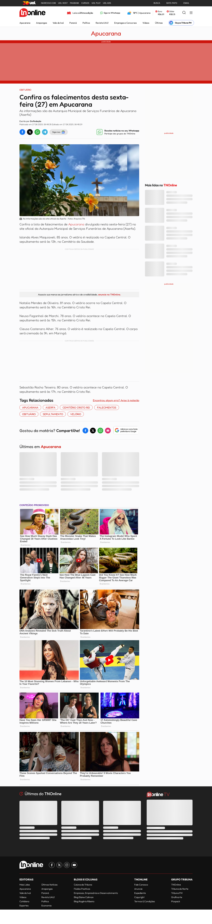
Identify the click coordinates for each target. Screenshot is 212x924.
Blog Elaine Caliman (84, 897)
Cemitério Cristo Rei (76, 407)
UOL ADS (107, 3)
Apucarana (24, 22)
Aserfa (50, 407)
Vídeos (145, 22)
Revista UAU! (102, 22)
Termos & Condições (144, 901)
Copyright (139, 897)
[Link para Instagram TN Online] (67, 865)
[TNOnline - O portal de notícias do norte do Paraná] (32, 12)
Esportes (24, 905)
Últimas (159, 22)
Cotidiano (24, 901)
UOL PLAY (96, 3)
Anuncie (138, 888)
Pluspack (175, 901)
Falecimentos (106, 407)
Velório (75, 414)
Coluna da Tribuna (83, 884)
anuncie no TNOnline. (109, 294)
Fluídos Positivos (82, 888)
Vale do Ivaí (58, 22)
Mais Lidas (24, 884)
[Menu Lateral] (191, 13)
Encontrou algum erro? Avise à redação (116, 400)
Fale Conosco (141, 884)
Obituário (29, 414)
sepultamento (53, 414)
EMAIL (186, 3)
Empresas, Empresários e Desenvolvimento (96, 893)
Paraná (73, 22)
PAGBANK (74, 3)
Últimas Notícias (49, 884)
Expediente (140, 893)
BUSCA (157, 3)
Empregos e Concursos (125, 22)
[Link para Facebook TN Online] (52, 865)
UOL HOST (63, 3)
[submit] (184, 13)
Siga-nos (56, 132)
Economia (46, 905)
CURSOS (85, 3)
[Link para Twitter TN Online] (59, 865)
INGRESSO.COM (48, 3)
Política (86, 22)
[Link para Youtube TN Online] (74, 865)
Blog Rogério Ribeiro (84, 901)
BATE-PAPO (171, 3)
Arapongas (41, 22)
